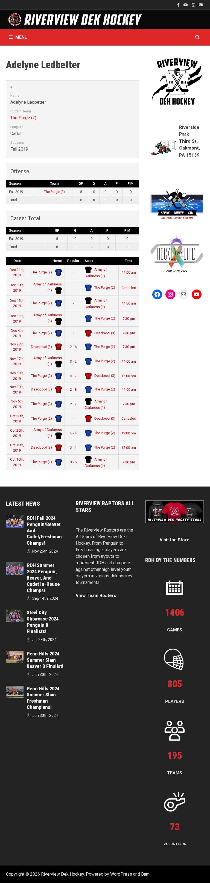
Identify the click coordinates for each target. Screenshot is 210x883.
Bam (145, 874)
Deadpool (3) (104, 333)
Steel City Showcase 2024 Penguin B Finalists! (43, 622)
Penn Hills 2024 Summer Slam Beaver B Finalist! (45, 660)
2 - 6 (73, 347)
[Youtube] (186, 4)
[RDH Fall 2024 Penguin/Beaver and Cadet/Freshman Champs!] (15, 518)
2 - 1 (73, 448)
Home (57, 261)
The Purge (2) (23, 117)
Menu (21, 37)
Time (129, 261)
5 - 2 (73, 376)
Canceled (128, 288)
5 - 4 (73, 433)
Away (88, 261)
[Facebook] (179, 4)
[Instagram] (193, 4)
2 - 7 (73, 404)
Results (73, 261)
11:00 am (129, 272)
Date (17, 261)
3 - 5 (73, 462)
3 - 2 (73, 361)
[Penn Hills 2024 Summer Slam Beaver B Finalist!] (15, 654)
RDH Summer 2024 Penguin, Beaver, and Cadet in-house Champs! (43, 577)
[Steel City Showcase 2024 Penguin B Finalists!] (15, 612)
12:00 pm (128, 376)
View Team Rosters (96, 595)
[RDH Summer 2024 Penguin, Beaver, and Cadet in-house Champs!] (15, 565)
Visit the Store (174, 539)
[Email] (200, 4)
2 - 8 (73, 389)
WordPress (121, 874)
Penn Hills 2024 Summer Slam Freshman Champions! (43, 698)
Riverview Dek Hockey (62, 874)
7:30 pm (128, 319)
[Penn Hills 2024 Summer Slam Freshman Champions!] (15, 688)
